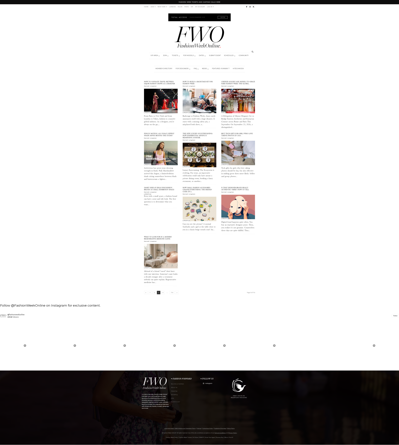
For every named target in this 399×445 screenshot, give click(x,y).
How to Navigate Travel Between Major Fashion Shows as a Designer (159, 83)
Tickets (175, 55)
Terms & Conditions (220, 433)
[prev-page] (146, 292)
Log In (209, 6)
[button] (252, 52)
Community (244, 55)
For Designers (182, 68)
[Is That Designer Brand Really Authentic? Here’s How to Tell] (238, 207)
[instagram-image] (25, 346)
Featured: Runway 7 (220, 68)
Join (152, 6)
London (172, 6)
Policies (199, 428)
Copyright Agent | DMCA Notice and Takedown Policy (180, 428)
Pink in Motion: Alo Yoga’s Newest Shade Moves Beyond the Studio (159, 134)
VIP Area (154, 55)
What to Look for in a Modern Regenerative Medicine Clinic (158, 238)
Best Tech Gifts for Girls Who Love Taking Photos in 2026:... (237, 134)
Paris (186, 6)
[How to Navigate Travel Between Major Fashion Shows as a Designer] (161, 101)
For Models (188, 55)
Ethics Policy (231, 428)
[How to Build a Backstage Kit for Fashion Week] (199, 101)
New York (162, 6)
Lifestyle (147, 112)
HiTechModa (238, 68)
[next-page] (177, 292)
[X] (253, 6)
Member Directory (163, 68)
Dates (201, 55)
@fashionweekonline (16, 314)
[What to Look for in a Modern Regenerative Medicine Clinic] (161, 256)
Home (146, 6)
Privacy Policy (232, 433)
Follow (395, 316)
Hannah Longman (150, 86)
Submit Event (215, 55)
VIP (192, 6)
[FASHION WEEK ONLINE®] (199, 37)
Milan (180, 6)
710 (172, 292)
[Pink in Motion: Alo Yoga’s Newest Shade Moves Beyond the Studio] (161, 153)
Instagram (208, 383)
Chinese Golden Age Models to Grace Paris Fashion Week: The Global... (238, 83)
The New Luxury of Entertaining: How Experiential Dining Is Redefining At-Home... (198, 135)
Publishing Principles (220, 428)
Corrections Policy (207, 428)
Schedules (229, 55)
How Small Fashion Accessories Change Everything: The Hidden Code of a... (197, 190)
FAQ (195, 68)
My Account (200, 6)
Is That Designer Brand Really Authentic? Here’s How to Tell (235, 189)
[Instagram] (250, 6)
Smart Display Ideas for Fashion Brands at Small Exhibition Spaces (159, 189)
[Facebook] (246, 6)
